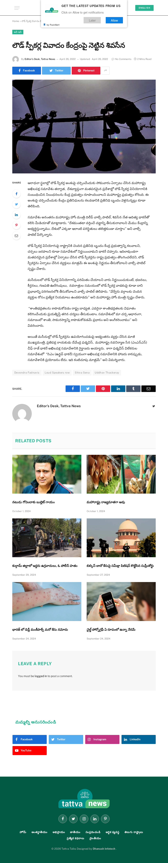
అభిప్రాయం (59, 832)
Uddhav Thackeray (107, 372)
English (144, 8)
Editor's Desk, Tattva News (40, 59)
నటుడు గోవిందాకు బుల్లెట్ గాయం (33, 502)
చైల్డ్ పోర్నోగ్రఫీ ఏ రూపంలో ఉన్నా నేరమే (111, 629)
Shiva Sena (82, 372)
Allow (114, 20)
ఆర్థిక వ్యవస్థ (112, 832)
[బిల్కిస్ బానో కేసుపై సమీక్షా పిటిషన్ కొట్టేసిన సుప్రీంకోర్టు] (121, 537)
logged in (41, 676)
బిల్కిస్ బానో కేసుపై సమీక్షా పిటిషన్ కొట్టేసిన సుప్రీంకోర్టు (120, 566)
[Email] (16, 236)
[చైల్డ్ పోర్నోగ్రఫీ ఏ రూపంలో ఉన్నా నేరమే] (121, 601)
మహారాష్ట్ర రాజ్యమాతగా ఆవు (106, 502)
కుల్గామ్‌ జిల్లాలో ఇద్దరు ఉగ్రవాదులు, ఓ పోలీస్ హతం (44, 566)
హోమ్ (23, 832)
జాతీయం (75, 832)
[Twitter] (16, 204)
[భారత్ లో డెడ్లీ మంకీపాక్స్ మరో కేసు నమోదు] (46, 601)
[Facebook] (16, 194)
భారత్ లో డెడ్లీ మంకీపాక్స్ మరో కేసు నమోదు (40, 629)
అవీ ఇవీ (18, 32)
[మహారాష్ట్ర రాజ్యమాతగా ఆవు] (121, 474)
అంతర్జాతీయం (40, 832)
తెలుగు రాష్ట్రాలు (134, 832)
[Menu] (17, 8)
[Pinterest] (16, 225)
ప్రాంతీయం (95, 838)
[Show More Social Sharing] (105, 70)
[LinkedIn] (16, 215)
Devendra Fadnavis (27, 372)
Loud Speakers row (57, 372)
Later (92, 20)
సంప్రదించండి (93, 832)
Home (15, 21)
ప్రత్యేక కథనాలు (75, 838)
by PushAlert (53, 24)
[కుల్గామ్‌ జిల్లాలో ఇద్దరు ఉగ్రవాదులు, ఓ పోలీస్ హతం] (46, 537)
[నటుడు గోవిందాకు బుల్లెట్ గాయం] (46, 474)
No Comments (123, 59)
